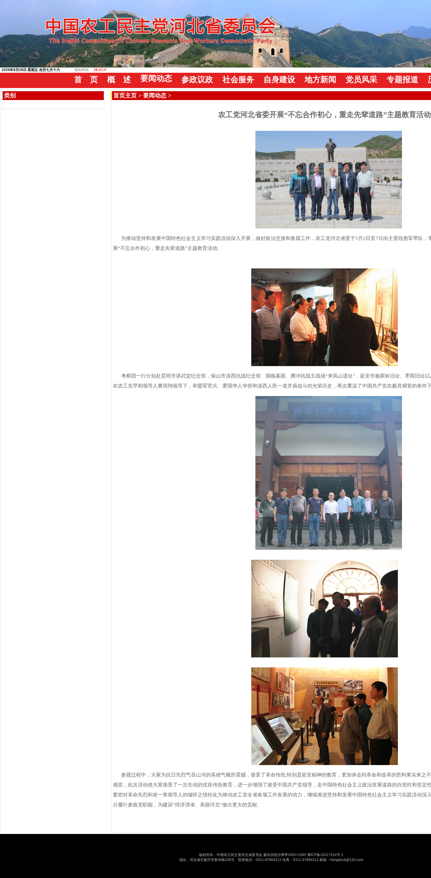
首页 (119, 95)
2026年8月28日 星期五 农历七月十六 (31, 70)
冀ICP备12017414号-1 (325, 855)
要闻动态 (155, 95)
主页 (131, 95)
